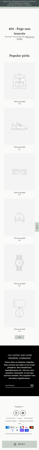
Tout (19, 337)
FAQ (19, 423)
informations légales (11, 421)
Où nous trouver (10, 418)
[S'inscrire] (31, 385)
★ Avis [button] (37, 227)
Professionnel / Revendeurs (26, 421)
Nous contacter (28, 418)
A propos (19, 418)
